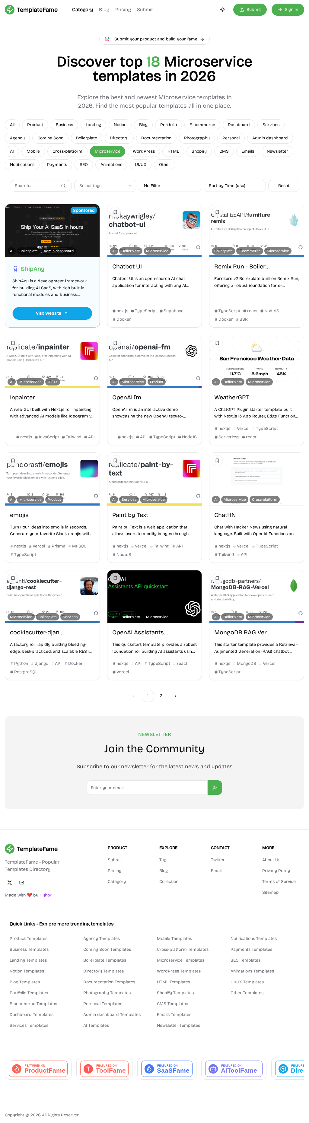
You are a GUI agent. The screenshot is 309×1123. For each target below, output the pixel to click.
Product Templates (28, 938)
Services (271, 124)
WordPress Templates (179, 971)
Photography (197, 138)
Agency (17, 138)
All (12, 124)
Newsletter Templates (178, 1025)
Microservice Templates (180, 960)
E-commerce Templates (33, 1003)
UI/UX (140, 164)
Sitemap (270, 892)
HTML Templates (173, 982)
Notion (120, 124)
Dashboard (239, 124)
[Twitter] (9, 882)
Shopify (199, 151)
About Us (271, 859)
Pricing (123, 9)
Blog (104, 9)
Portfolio (168, 124)
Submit (145, 9)
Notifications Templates (254, 938)
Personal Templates (102, 1003)
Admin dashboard (270, 138)
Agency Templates (101, 938)
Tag (162, 859)
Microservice (107, 151)
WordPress (144, 151)
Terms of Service (279, 881)
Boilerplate (86, 138)
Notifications (22, 164)
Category (82, 9)
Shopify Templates (175, 992)
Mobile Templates (174, 938)
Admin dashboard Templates (112, 1014)
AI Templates (96, 1025)
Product (35, 124)
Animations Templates (252, 971)
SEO (84, 164)
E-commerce (202, 124)
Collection (168, 881)
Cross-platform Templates (183, 949)
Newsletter (277, 151)
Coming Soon (50, 138)
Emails (247, 151)
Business (64, 124)
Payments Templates (251, 949)
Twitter (218, 859)
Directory (119, 138)
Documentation (156, 138)
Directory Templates (103, 971)
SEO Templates (245, 960)
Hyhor (46, 895)
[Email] (22, 882)
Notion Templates (27, 971)
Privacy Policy (276, 870)
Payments (57, 164)
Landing (93, 124)
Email (216, 870)
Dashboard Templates (31, 1014)
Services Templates (29, 1025)
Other (164, 164)
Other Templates (247, 992)
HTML (173, 151)
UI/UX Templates (247, 982)
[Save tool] (115, 212)
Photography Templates (107, 992)
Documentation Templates (109, 982)
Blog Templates (25, 982)
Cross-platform (67, 151)
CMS (224, 151)
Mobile (33, 151)
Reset (283, 185)
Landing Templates (28, 960)
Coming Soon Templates (107, 949)
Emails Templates (174, 1014)
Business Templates (29, 949)
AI (12, 151)
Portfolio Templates (29, 992)
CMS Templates (172, 1003)
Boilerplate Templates (104, 960)
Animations (111, 164)
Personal (231, 138)
